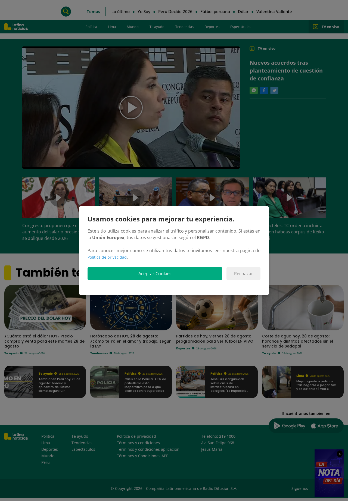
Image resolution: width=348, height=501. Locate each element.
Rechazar (243, 274)
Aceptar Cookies (155, 274)
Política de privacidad (107, 257)
